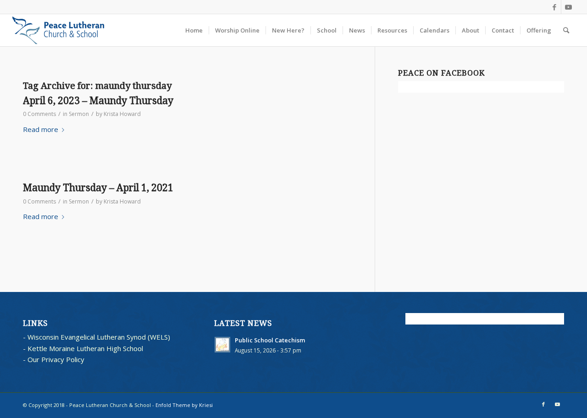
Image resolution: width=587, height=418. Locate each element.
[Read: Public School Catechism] (222, 344)
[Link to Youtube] (568, 7)
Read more (40, 129)
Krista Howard (122, 114)
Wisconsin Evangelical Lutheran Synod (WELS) (99, 336)
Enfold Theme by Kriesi (184, 405)
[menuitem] (194, 30)
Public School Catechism (270, 340)
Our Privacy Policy (56, 359)
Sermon (79, 114)
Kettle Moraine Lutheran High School (85, 348)
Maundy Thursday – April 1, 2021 (98, 187)
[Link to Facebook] (554, 7)
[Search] (566, 30)
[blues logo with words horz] (58, 30)
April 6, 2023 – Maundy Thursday (98, 100)
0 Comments (39, 114)
